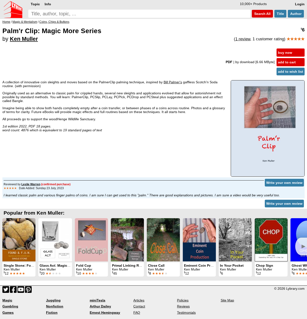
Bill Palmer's (173, 82)
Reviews (183, 306)
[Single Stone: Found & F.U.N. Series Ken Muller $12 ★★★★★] (18, 239)
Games (8, 312)
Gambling (10, 306)
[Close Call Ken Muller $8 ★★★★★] (163, 239)
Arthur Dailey (100, 306)
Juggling (53, 300)
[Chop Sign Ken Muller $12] (271, 239)
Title (280, 14)
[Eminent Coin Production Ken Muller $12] (199, 239)
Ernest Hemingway (105, 312)
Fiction (52, 312)
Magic (7, 300)
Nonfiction (54, 306)
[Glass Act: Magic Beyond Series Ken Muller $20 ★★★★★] (55, 239)
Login (300, 4)
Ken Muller (24, 39)
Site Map (227, 300)
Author (295, 14)
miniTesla (97, 300)
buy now (285, 52)
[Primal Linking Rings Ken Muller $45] (127, 239)
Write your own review (284, 183)
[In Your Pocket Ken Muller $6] (235, 239)
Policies (183, 300)
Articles (138, 300)
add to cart (287, 62)
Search (262, 14)
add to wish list (290, 71)
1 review (242, 39)
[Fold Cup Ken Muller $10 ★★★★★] (91, 239)
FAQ (136, 312)
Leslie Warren (30, 184)
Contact (139, 306)
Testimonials (186, 312)
